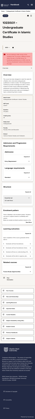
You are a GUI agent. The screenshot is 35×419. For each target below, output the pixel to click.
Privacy (7, 408)
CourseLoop (30, 416)
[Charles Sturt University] (5, 5)
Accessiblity (8, 400)
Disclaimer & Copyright (11, 391)
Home (2, 11)
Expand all (27, 156)
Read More (29, 222)
